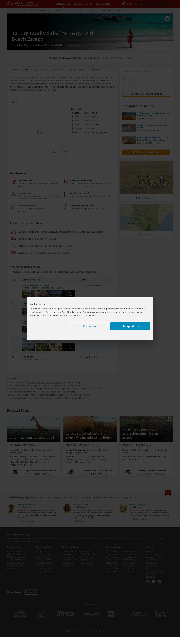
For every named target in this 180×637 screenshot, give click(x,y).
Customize (89, 326)
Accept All (128, 326)
